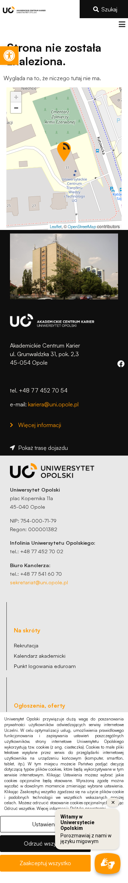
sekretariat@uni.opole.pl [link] (39, 582)
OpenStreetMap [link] (82, 226)
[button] (122, 24)
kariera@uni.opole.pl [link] (53, 404)
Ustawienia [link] (45, 824)
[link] (9, 55)
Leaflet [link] (56, 226)
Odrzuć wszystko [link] (45, 843)
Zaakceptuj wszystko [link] (45, 863)
